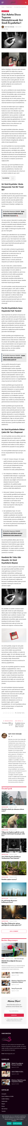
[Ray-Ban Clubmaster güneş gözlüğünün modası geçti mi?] (14, 912)
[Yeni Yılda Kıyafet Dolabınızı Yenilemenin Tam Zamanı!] (14, 845)
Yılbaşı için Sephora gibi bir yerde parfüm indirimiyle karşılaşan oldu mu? (13, 834)
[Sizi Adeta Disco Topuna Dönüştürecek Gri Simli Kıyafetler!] (14, 40)
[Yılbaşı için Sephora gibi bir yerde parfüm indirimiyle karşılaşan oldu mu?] (14, 821)
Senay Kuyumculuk (17, 988)
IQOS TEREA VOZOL (17, 973)
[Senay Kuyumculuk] (6, 991)
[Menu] (3, 2)
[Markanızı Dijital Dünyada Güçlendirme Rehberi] (6, 983)
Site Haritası (4, 1108)
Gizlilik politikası (17, 1123)
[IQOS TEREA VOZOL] (6, 975)
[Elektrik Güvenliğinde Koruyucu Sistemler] (14, 950)
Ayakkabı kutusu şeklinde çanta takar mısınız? (20, 725)
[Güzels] (14, 2)
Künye (3, 1106)
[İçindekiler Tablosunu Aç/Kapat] (12, 178)
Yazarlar (4, 1111)
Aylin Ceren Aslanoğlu (9, 26)
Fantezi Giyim (5, 11)
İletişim (3, 1103)
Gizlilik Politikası (5, 1098)
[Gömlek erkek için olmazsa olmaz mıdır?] (14, 798)
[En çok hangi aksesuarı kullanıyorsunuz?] (14, 889)
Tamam (9, 1123)
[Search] (25, 2)
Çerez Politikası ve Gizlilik (7, 1096)
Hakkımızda (4, 1101)
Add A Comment (14, 931)
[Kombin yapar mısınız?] (14, 868)
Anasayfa (4, 1094)
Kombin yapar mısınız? (9, 879)
